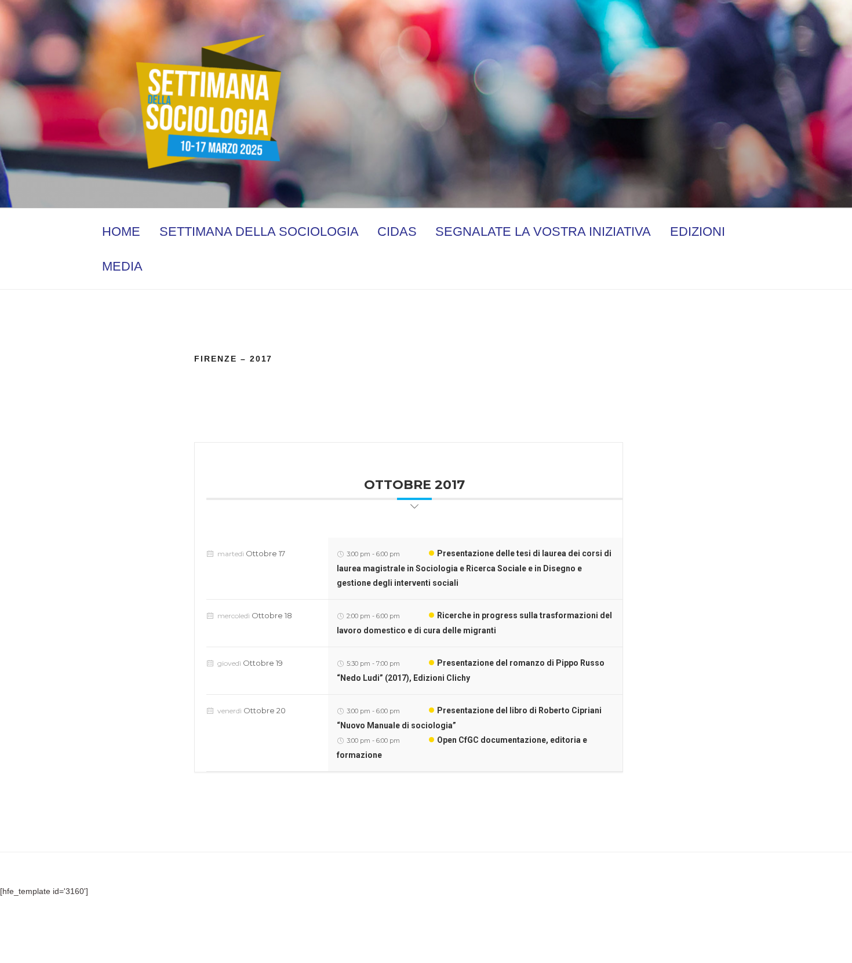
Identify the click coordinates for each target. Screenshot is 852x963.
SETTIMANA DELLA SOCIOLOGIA (259, 231)
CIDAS (397, 231)
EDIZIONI (697, 231)
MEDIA (122, 266)
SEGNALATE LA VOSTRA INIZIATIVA (543, 231)
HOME (121, 231)
